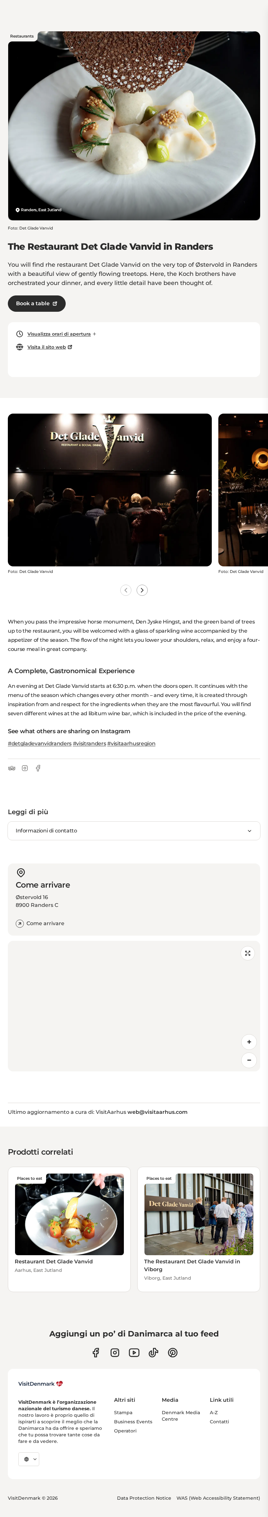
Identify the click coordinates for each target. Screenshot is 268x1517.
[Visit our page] (115, 1352)
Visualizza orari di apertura (59, 334)
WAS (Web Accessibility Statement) (218, 1498)
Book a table (33, 303)
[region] (134, 1006)
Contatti (219, 1422)
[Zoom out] (249, 1060)
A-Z (214, 1412)
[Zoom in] (249, 1042)
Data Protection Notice (144, 1498)
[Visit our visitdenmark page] (134, 1352)
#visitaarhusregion (131, 743)
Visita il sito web (46, 347)
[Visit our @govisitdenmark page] (153, 1352)
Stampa (123, 1412)
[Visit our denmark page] (95, 1352)
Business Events (133, 1422)
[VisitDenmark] (40, 1384)
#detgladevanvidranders (40, 743)
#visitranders (89, 743)
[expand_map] (248, 953)
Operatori (125, 1431)
